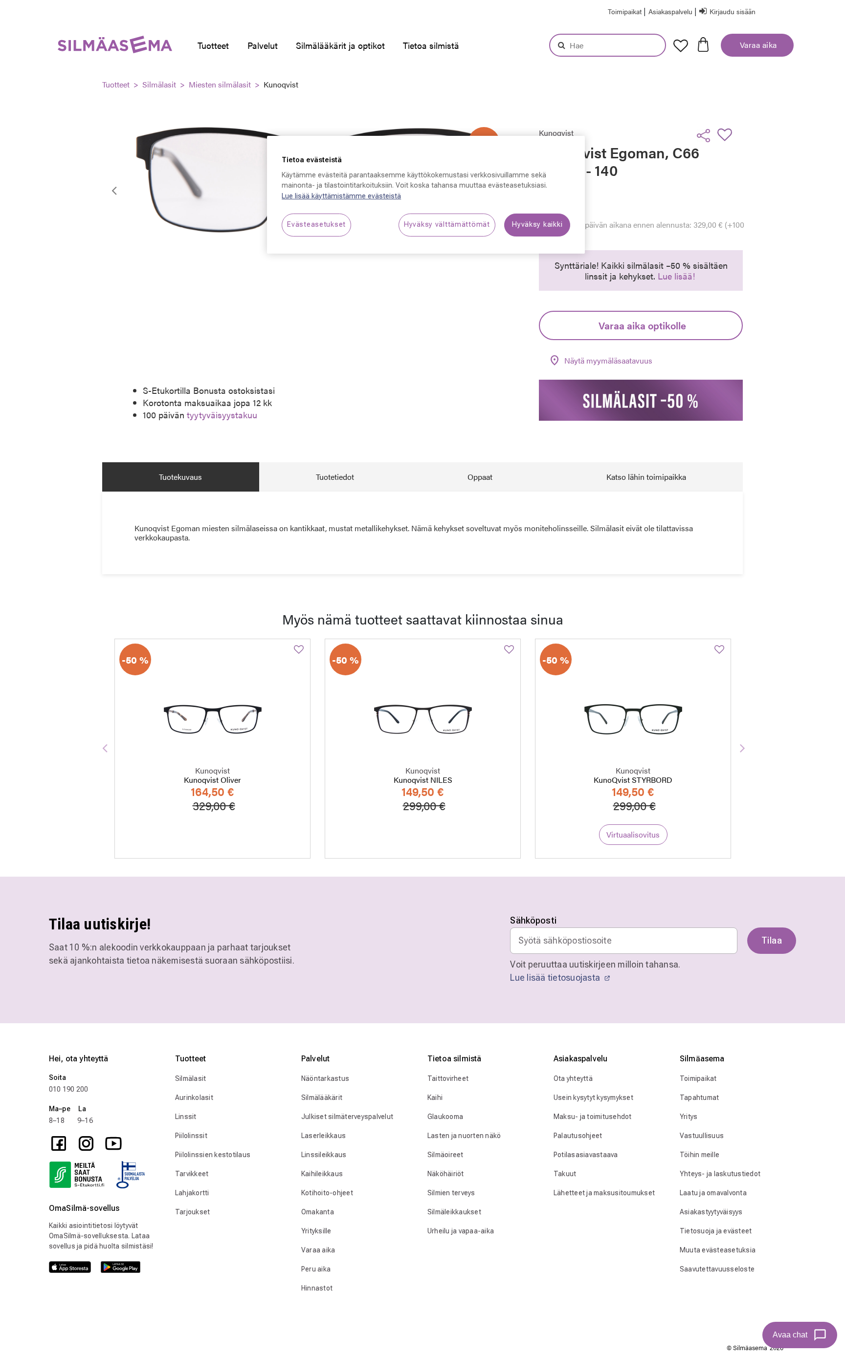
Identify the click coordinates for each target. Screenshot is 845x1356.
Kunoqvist (281, 84)
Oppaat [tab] (479, 476)
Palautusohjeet (578, 1136)
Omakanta (317, 1212)
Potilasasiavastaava (586, 1155)
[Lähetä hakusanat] (561, 45)
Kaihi (435, 1097)
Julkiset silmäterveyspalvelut (347, 1116)
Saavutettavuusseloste (717, 1269)
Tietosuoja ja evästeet (716, 1231)
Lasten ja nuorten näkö (464, 1136)
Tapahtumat (699, 1097)
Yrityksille (316, 1231)
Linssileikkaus (324, 1155)
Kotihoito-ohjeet (327, 1193)
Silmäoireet (445, 1155)
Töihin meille (699, 1155)
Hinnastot (317, 1288)
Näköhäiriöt (445, 1174)
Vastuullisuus (702, 1136)
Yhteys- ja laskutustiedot (720, 1174)
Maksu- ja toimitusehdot (593, 1116)
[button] (671, 11)
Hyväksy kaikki (537, 224)
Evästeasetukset (316, 224)
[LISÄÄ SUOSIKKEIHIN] (727, 134)
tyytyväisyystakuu (222, 415)
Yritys (689, 1116)
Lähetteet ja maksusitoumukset (604, 1193)
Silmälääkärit (321, 1097)
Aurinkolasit (194, 1097)
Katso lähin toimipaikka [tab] (646, 476)
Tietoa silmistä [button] (431, 45)
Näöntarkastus (325, 1078)
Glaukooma (445, 1116)
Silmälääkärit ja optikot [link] (340, 45)
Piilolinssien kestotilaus (212, 1155)
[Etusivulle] (90, 46)
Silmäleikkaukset (454, 1212)
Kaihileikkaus (322, 1174)
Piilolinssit (191, 1136)
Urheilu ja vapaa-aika (460, 1231)
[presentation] (216, 45)
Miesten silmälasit (220, 84)
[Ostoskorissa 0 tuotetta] (703, 43)
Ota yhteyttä (573, 1078)
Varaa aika (757, 44)
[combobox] (607, 45)
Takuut (565, 1174)
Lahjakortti (192, 1193)
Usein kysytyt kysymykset (593, 1097)
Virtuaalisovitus (633, 834)
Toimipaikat (698, 1078)
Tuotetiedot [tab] (335, 476)
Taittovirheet (447, 1078)
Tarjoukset (192, 1212)
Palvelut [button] (262, 45)
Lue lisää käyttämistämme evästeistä (341, 196)
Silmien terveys (451, 1193)
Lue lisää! (676, 276)
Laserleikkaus (323, 1136)
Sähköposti (533, 920)
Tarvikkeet (192, 1174)
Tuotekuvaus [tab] (180, 476)
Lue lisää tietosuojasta (556, 977)
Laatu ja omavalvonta (713, 1193)
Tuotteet (116, 84)
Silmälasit (159, 84)
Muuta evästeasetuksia (718, 1250)
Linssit (186, 1116)
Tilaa (771, 940)
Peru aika (316, 1269)
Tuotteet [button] (213, 45)
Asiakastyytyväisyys (711, 1212)
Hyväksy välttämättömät (447, 224)
